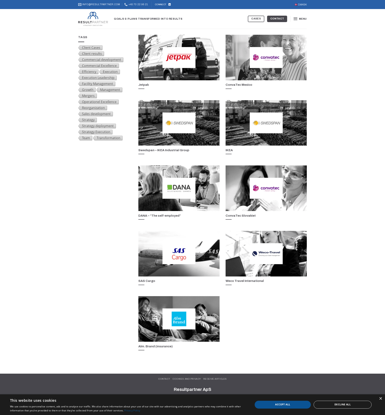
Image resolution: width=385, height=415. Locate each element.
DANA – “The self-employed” (159, 215)
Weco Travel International (245, 280)
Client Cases (91, 47)
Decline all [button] (342, 404)
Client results (92, 53)
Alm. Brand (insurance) (155, 346)
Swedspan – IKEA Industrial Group (163, 150)
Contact (164, 379)
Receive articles (215, 379)
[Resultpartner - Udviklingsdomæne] (93, 19)
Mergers (88, 96)
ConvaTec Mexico (239, 84)
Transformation (108, 138)
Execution (110, 71)
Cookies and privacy (186, 379)
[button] (300, 18)
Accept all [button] (282, 404)
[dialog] (192, 404)
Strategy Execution (96, 132)
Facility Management (97, 84)
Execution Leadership (98, 77)
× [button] (380, 398)
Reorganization (93, 108)
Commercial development (101, 59)
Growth (87, 90)
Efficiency (89, 71)
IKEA (229, 150)
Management (110, 90)
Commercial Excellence (99, 65)
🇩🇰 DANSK (301, 4)
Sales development (96, 114)
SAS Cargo (146, 280)
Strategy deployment (98, 126)
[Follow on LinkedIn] (169, 4)
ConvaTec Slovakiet (241, 215)
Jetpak (143, 84)
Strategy (88, 120)
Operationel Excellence (99, 102)
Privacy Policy (132, 410)
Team (86, 138)
